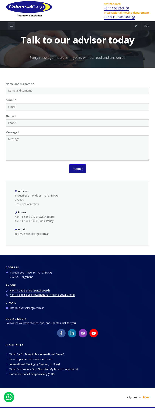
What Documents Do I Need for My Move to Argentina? (43, 369)
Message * (12, 132)
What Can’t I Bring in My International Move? (36, 354)
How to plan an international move (30, 359)
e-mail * (11, 100)
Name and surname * (20, 84)
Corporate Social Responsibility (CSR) (32, 374)
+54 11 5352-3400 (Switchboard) (30, 290)
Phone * (11, 116)
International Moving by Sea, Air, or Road (34, 364)
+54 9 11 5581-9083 (118, 17)
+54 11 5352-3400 (116, 8)
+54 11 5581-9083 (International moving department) (42, 294)
